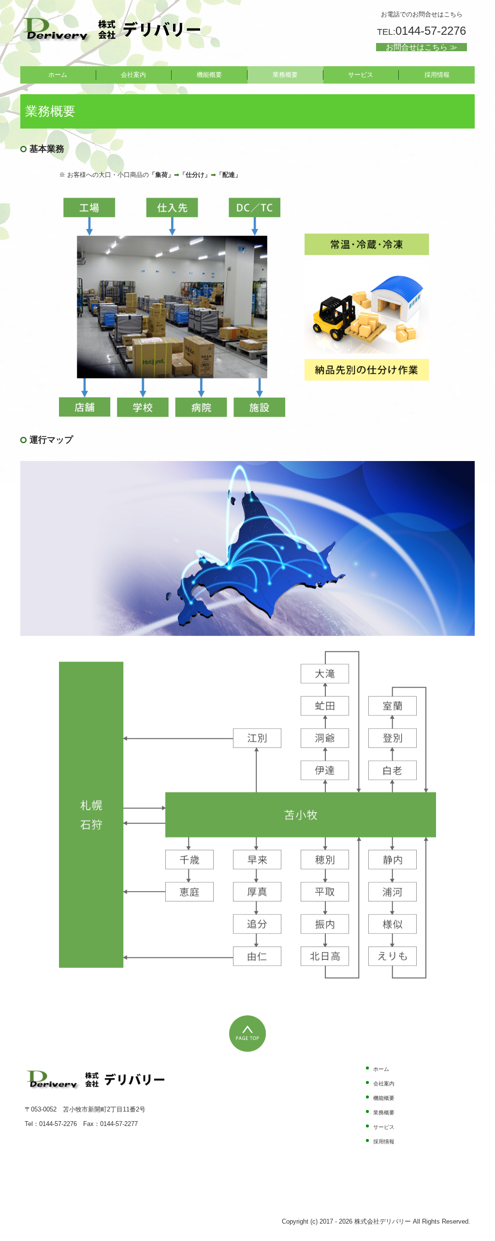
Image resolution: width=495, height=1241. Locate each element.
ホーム (57, 74)
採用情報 (437, 74)
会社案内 (133, 74)
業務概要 (285, 74)
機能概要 (209, 74)
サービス (360, 74)
